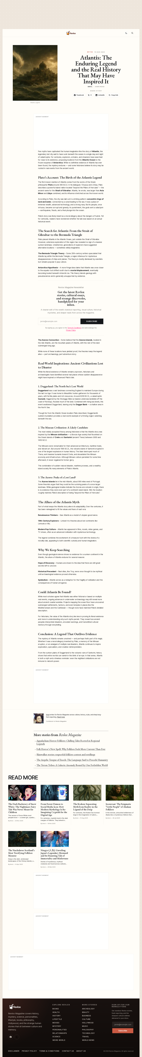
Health (56, 1012)
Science (56, 1037)
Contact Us (68, 1051)
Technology (88, 1033)
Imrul (90, 86)
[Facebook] (10, 1037)
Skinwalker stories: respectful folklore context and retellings (65, 754)
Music (85, 1026)
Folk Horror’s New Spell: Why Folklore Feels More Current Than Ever (70, 749)
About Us (81, 1051)
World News (88, 1040)
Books (55, 1009)
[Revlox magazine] (15, 1006)
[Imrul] (39, 718)
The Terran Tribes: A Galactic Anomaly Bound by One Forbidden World (72, 765)
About (18, 33)
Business (86, 1016)
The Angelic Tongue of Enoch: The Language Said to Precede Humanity (72, 759)
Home (10, 33)
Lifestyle (57, 1019)
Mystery (56, 1026)
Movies (55, 1023)
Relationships (29, 33)
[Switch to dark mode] (126, 33)
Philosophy (88, 1030)
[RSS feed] (16, 1037)
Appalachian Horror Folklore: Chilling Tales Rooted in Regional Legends (68, 742)
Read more (61, 717)
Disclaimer (13, 1051)
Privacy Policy (71, 330)
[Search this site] (132, 33)
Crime (40, 33)
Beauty (85, 1012)
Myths (90, 52)
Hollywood (50, 33)
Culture (86, 1019)
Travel (85, 1037)
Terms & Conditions (74, 328)
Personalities (59, 1030)
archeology (88, 1009)
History (56, 1016)
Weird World (58, 1040)
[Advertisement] (62, 14)
